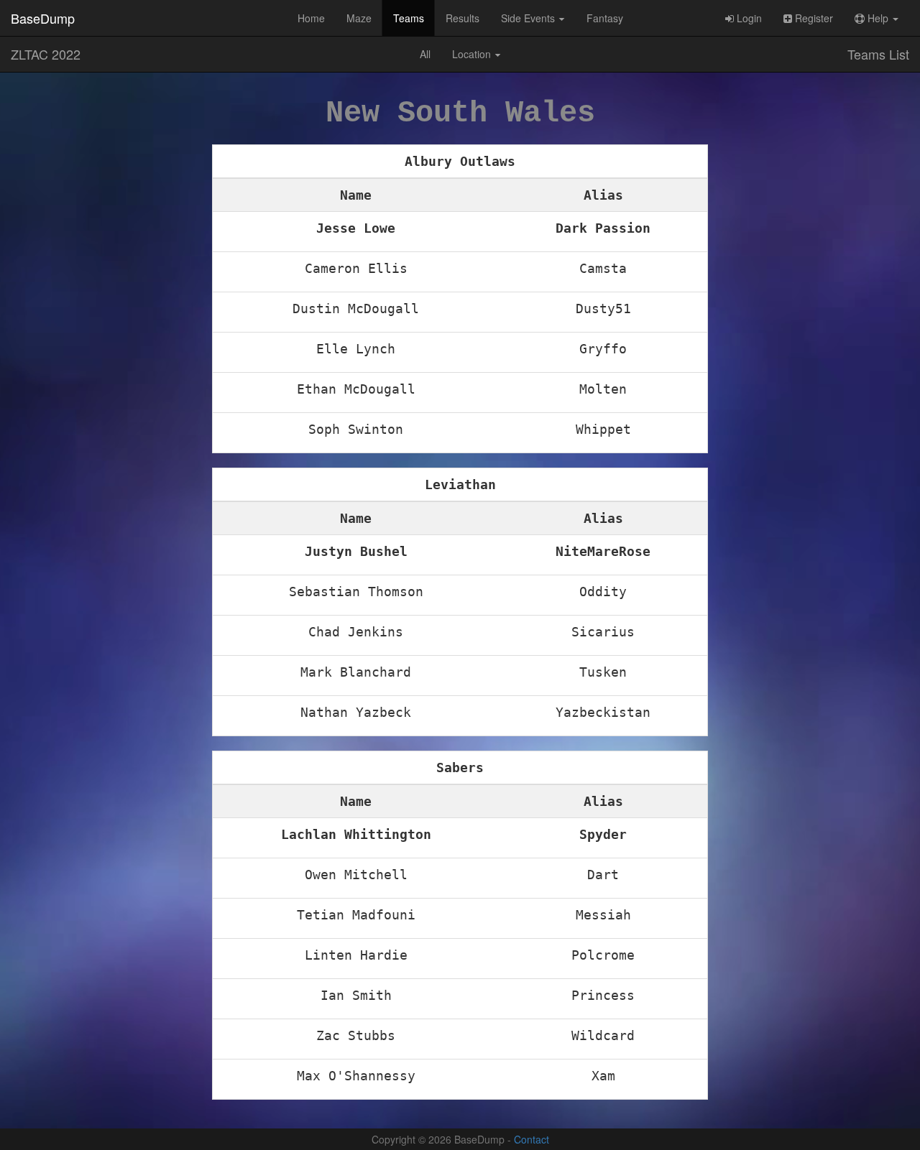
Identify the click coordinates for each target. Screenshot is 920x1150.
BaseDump (43, 18)
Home (311, 18)
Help (878, 18)
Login (748, 18)
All (425, 54)
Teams (408, 18)
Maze (359, 18)
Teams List (878, 54)
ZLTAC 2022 (45, 54)
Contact (531, 1139)
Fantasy (604, 18)
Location (473, 54)
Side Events (529, 18)
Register (812, 18)
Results (462, 18)
